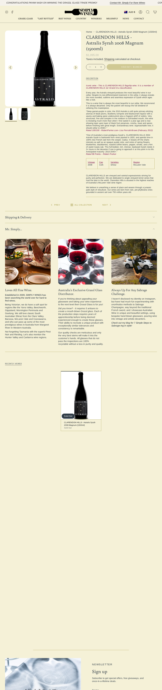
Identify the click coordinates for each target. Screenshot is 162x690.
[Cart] (155, 12)
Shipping (109, 59)
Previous (10, 67)
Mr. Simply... (13, 229)
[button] (64, 19)
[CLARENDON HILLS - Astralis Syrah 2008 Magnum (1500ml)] (81, 395)
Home (89, 32)
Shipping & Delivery (18, 217)
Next (76, 67)
